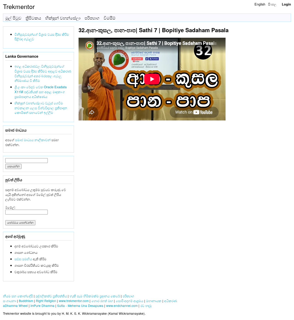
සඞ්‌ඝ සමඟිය (23, 258)
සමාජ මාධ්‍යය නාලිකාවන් (33, 139)
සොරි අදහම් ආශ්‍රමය (129, 300)
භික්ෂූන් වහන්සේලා (62, 18)
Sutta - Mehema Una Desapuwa (80, 305)
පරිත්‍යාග (92, 18)
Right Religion (46, 300)
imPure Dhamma (42, 305)
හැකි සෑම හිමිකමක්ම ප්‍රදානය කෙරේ (95, 296)
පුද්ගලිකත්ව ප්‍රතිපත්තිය (51, 296)
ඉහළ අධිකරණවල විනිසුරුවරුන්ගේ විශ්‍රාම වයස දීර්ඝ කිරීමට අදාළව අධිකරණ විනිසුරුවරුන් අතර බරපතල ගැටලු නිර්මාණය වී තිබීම (42, 73)
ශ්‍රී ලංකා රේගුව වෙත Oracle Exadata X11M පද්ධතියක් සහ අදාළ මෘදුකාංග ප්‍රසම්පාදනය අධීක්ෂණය (40, 91)
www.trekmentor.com (74, 300)
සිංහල (272, 4)
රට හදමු (146, 305)
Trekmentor (19, 6)
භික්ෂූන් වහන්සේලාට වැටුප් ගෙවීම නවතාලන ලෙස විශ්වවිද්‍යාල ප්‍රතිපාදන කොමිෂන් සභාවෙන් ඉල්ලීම (40, 107)
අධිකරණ (170, 300)
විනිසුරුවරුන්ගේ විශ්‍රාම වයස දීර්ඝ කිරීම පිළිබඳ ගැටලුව (41, 36)
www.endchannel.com (122, 305)
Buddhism (26, 300)
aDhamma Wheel (15, 305)
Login (286, 4)
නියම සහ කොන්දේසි (18, 296)
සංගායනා (9, 300)
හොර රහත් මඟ (102, 300)
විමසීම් (110, 18)
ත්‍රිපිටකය (33, 18)
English (259, 4)
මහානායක (153, 300)
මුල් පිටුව (13, 18)
